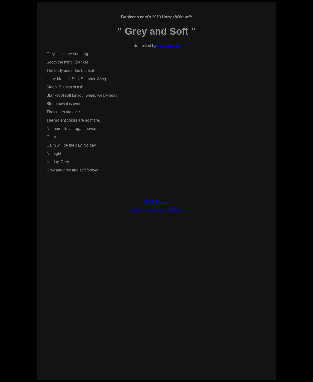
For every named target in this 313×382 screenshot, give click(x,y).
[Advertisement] (156, 227)
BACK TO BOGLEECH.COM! (156, 210)
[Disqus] (156, 304)
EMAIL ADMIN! (156, 202)
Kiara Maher (168, 45)
